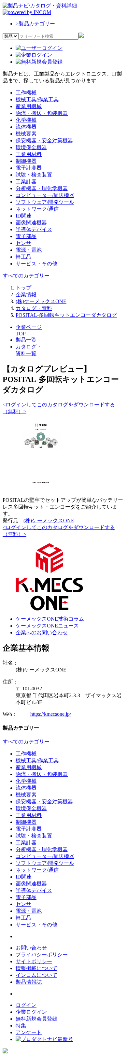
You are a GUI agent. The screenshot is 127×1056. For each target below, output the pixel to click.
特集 (21, 1025)
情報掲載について (36, 968)
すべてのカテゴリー (26, 275)
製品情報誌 (29, 982)
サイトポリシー (34, 961)
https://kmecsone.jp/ (50, 714)
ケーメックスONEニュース (47, 625)
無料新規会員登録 (36, 1018)
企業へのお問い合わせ (42, 632)
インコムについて (36, 975)
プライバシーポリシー (42, 954)
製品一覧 (26, 340)
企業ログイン (31, 1012)
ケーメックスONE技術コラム (50, 619)
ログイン (26, 1005)
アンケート (29, 1032)
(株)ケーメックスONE (48, 520)
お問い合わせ (31, 947)
